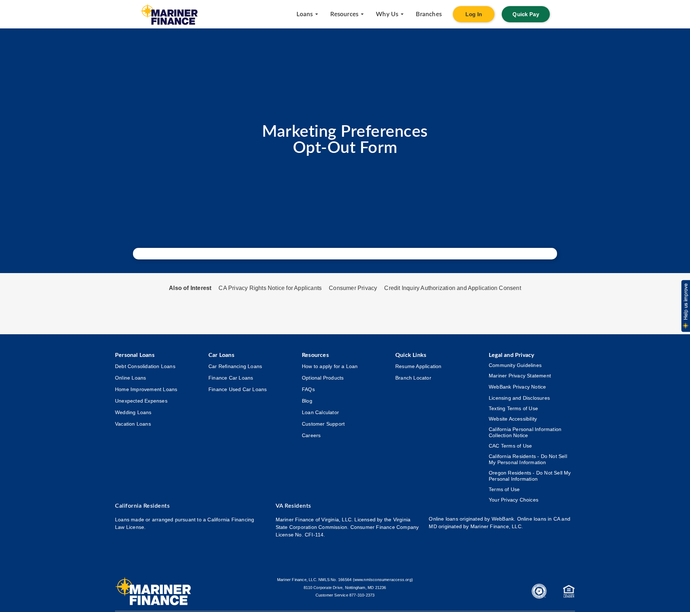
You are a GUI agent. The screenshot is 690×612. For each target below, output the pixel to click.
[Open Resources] (362, 14)
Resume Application (418, 366)
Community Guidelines (515, 365)
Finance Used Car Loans (237, 389)
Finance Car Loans (230, 378)
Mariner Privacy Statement (520, 375)
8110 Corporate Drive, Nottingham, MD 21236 (345, 587)
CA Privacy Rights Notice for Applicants (270, 288)
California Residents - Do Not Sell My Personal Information (528, 459)
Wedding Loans (133, 412)
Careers (311, 435)
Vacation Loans (133, 424)
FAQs (308, 389)
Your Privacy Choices (513, 500)
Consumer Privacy (353, 288)
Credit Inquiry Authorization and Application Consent (452, 288)
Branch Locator (413, 378)
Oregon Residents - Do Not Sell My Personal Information (530, 476)
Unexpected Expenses (141, 401)
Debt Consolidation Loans (145, 366)
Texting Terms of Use (513, 408)
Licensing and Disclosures (519, 398)
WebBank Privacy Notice (517, 387)
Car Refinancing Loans (235, 366)
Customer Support (323, 424)
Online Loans (130, 378)
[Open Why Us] (402, 14)
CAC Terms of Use (510, 446)
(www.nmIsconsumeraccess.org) (383, 579)
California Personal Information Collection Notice (525, 432)
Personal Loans (135, 355)
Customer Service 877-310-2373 (345, 595)
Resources (315, 355)
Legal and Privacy (511, 355)
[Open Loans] (316, 14)
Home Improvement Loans (146, 389)
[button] (685, 306)
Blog (307, 401)
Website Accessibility (513, 419)
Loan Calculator (320, 412)
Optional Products (323, 378)
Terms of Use (504, 489)
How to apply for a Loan (330, 366)
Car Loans (221, 355)
